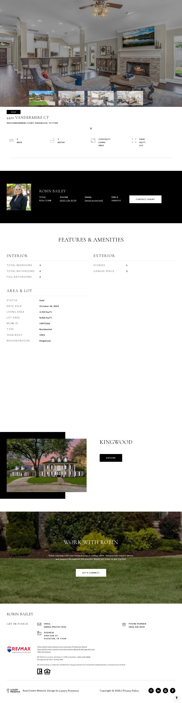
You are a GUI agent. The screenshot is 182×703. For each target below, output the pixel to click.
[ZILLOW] (165, 690)
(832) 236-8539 (68, 200)
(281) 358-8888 (83, 657)
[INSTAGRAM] (151, 690)
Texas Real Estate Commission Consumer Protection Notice (62, 647)
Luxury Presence (69, 690)
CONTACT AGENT (145, 199)
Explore (111, 458)
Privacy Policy (131, 690)
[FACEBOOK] (172, 690)
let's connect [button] (91, 573)
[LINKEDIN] (158, 690)
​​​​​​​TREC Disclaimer (44, 652)
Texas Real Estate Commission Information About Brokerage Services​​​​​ (66, 649)
